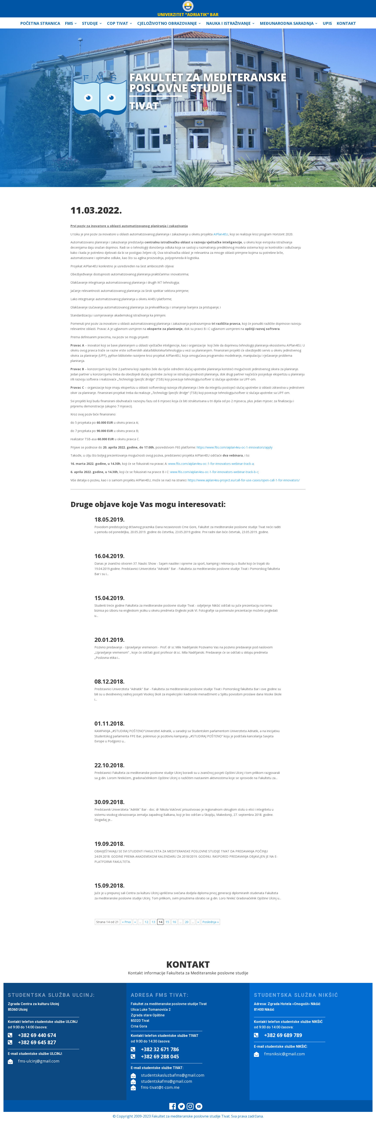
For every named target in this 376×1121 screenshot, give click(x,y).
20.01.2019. (109, 640)
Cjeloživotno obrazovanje (167, 24)
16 (174, 922)
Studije (90, 24)
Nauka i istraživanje (228, 24)
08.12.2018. (109, 681)
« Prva (126, 922)
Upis (327, 24)
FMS (69, 24)
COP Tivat (117, 24)
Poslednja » (210, 922)
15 (167, 922)
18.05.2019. (109, 519)
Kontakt (346, 24)
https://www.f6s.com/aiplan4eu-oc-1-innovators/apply (234, 447)
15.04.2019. (109, 598)
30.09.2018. (109, 802)
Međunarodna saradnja (287, 24)
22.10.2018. (109, 765)
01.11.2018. (109, 723)
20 (186, 922)
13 (153, 922)
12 (146, 922)
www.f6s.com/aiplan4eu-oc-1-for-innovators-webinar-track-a (211, 464)
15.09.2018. (109, 885)
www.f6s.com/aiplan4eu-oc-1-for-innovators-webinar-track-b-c (214, 472)
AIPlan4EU (220, 234)
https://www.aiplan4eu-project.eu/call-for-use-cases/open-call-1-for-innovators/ (244, 480)
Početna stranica (40, 24)
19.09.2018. (109, 844)
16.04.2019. (109, 556)
